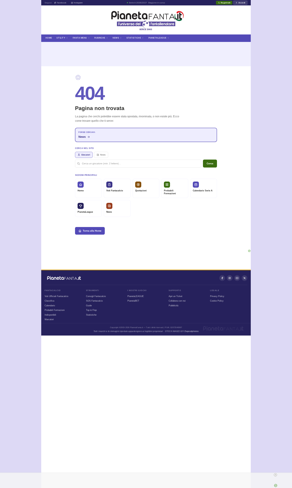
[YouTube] (237, 278)
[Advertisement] (146, 52)
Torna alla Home (92, 230)
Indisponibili (50, 315)
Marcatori (49, 319)
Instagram (78, 3)
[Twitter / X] (244, 278)
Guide (89, 305)
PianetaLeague (157, 38)
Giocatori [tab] (85, 155)
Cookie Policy (217, 301)
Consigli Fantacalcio (96, 296)
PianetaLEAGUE (135, 296)
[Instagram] (230, 278)
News (116, 38)
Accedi (241, 3)
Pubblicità (173, 305)
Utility (60, 38)
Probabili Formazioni (55, 310)
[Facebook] (222, 278)
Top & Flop (91, 310)
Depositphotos (192, 331)
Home (48, 38)
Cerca (210, 163)
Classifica (49, 301)
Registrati (225, 3)
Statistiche (133, 38)
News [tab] (103, 155)
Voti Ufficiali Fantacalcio (56, 296)
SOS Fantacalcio (94, 301)
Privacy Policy (217, 296)
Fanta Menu (80, 38)
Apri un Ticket (175, 296)
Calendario (50, 305)
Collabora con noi (177, 301)
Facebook (61, 3)
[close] (210, 474)
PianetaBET (133, 301)
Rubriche (99, 38)
